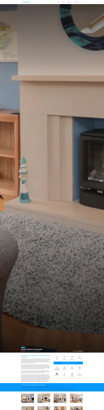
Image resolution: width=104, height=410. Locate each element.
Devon (22, 5)
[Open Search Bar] (82, 2)
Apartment (23, 347)
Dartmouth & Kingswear (27, 5)
